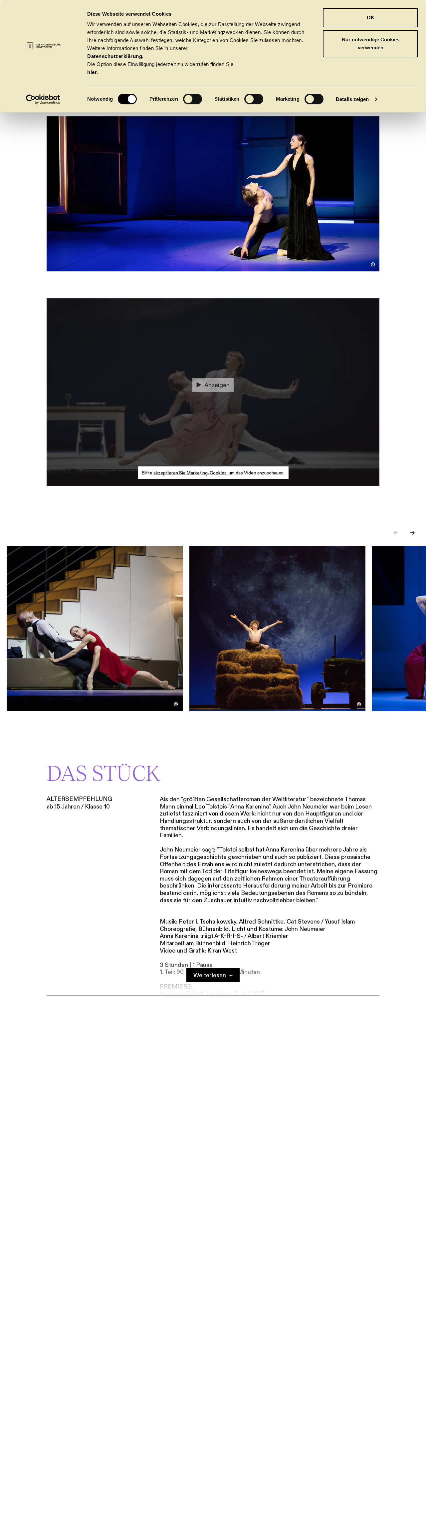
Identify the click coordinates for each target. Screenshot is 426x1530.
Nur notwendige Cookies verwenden (370, 43)
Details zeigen (352, 99)
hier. (92, 72)
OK (370, 17)
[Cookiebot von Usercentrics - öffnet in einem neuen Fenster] (43, 99)
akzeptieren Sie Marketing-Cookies (190, 473)
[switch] (192, 99)
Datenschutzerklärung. (115, 56)
